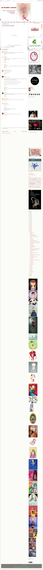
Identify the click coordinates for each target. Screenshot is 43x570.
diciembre (31, 232)
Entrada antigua (24, 131)
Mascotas (33, 182)
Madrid (30, 182)
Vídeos (9, 47)
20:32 (7, 51)
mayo (31, 268)
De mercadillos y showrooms (33, 240)
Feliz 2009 (31, 233)
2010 (30, 229)
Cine (33, 179)
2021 (30, 217)
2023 (30, 215)
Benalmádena (33, 178)
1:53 (10, 70)
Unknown (5, 51)
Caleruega (40, 178)
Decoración (40, 179)
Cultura (36, 179)
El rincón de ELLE (31, 180)
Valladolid (7, 47)
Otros (29, 184)
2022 (30, 216)
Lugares (5, 47)
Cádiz (37, 178)
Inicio (15, 131)
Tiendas (30, 187)
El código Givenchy (32, 245)
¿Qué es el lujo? (32, 238)
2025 (30, 213)
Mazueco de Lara (36, 182)
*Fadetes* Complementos (7, 70)
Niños (39, 183)
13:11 (8, 98)
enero (31, 272)
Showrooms (30, 186)
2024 (30, 214)
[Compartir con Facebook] (13, 46)
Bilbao (35, 178)
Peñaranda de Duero (38, 184)
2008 (30, 231)
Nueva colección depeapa (33, 246)
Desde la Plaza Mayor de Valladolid (34, 236)
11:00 (7, 92)
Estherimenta (31, 244)
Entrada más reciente (5, 131)
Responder (5, 54)
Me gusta (40, 182)
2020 (30, 218)
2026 (30, 212)
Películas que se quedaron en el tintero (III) (35, 242)
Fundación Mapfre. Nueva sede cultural (34, 241)
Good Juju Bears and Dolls (33, 235)
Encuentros (36, 180)
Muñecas (36, 183)
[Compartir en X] (12, 46)
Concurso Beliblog (32, 243)
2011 (30, 228)
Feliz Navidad (31, 239)
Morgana (5, 92)
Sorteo (36, 186)
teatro (38, 186)
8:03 (6, 87)
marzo (31, 270)
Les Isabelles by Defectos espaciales (34, 249)
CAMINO (31, 237)
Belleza (30, 178)
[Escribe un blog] (11, 46)
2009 (30, 230)
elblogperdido (5, 98)
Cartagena (30, 179)
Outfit (32, 184)
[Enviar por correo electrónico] (10, 46)
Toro (32, 187)
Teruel (40, 186)
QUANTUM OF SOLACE (32, 250)
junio (30, 267)
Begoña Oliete (31, 247)
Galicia (38, 180)
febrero (31, 271)
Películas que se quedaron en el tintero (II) (35, 248)
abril (30, 269)
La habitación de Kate (32, 234)
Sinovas (34, 186)
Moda (31, 183)
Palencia (35, 184)
